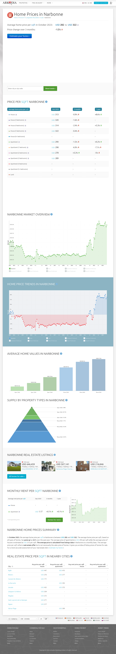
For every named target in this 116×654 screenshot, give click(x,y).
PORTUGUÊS (78, 618)
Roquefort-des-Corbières (14, 641)
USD (57, 25)
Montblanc (77, 633)
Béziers (10, 575)
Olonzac (32, 636)
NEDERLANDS (96, 618)
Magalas (10, 596)
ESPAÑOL (69, 618)
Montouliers (56, 636)
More (8, 643)
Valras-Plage (12, 608)
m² (41, 619)
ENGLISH (80, 620)
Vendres (55, 638)
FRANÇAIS (60, 618)
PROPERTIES (23, 3)
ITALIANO (72, 620)
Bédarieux (100, 638)
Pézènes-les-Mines (103, 636)
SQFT (24, 101)
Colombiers (56, 633)
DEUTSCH (88, 620)
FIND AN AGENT (37, 3)
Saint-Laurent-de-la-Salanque (17, 600)
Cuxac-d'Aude (10, 631)
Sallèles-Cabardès (102, 641)
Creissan (55, 641)
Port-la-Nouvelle (11, 638)
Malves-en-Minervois (103, 633)
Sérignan (32, 633)
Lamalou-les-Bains (79, 638)
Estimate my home (56, 548)
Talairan (32, 641)
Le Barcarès (12, 583)
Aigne (31, 631)
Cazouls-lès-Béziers (14, 579)
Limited (58, 650)
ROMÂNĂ (106, 618)
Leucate (10, 587)
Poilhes (55, 631)
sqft (33, 25)
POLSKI (87, 618)
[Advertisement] (58, 194)
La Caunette (33, 638)
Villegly (76, 641)
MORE (49, 3)
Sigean (10, 604)
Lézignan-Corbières (14, 591)
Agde (10, 570)
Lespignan (77, 631)
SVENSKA (97, 620)
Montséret (10, 636)
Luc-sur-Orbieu (11, 633)
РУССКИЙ (106, 620)
